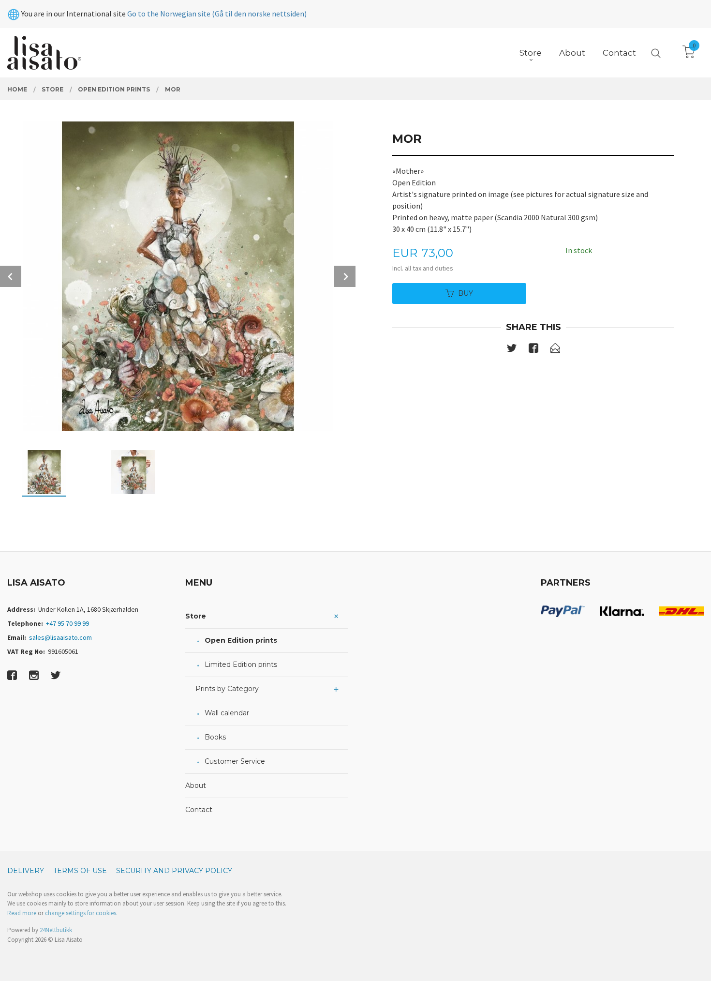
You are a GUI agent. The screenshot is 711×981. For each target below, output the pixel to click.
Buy (465, 293)
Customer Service (235, 761)
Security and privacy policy (174, 870)
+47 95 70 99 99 (67, 623)
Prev (10, 276)
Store (195, 616)
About (195, 785)
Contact (198, 809)
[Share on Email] (555, 350)
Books (215, 737)
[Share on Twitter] (511, 350)
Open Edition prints (241, 640)
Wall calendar (227, 713)
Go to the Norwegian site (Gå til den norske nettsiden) (217, 13)
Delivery (25, 870)
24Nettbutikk (56, 930)
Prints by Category (227, 688)
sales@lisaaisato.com (60, 637)
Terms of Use (80, 870)
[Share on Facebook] (533, 350)
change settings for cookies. (81, 913)
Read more (21, 913)
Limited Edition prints (241, 664)
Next (345, 276)
